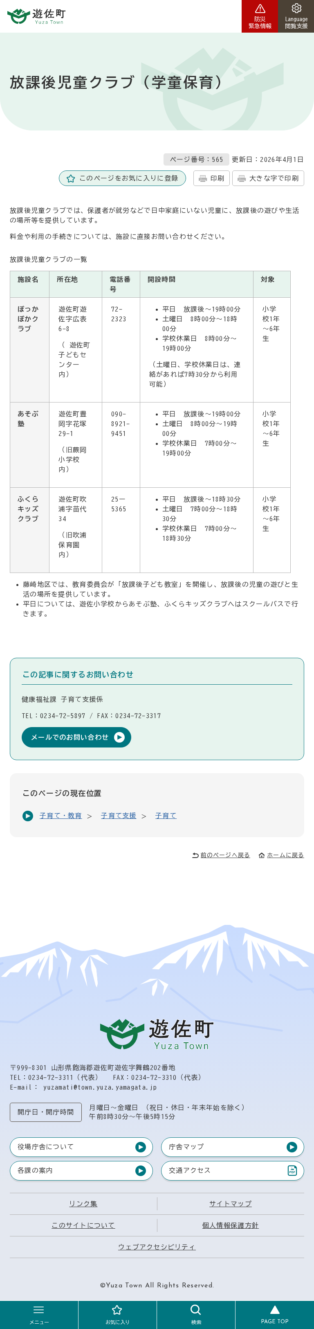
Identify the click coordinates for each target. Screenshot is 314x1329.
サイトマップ (230, 1204)
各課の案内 (35, 1170)
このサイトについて (83, 1225)
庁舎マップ (186, 1146)
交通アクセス (189, 1172)
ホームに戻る (285, 855)
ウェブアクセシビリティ (157, 1247)
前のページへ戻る (225, 855)
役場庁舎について (46, 1146)
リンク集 (83, 1204)
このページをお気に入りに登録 (128, 178)
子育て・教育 (61, 815)
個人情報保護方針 (230, 1225)
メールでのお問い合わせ (70, 737)
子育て (166, 815)
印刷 (218, 178)
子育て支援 (118, 815)
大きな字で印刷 (274, 178)
